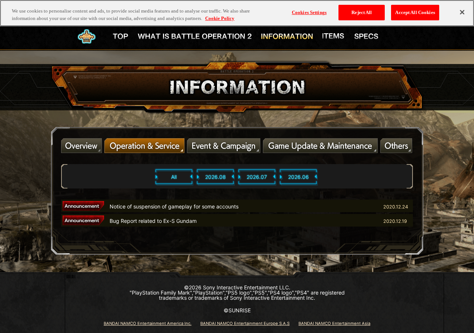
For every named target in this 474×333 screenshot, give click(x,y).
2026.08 (215, 177)
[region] (237, 13)
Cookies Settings (309, 12)
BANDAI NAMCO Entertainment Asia (334, 323)
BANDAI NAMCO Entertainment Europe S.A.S (245, 323)
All (174, 177)
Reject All (361, 12)
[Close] (462, 12)
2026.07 (257, 177)
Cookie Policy (219, 18)
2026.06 (298, 177)
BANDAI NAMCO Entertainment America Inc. (147, 323)
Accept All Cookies (415, 12)
